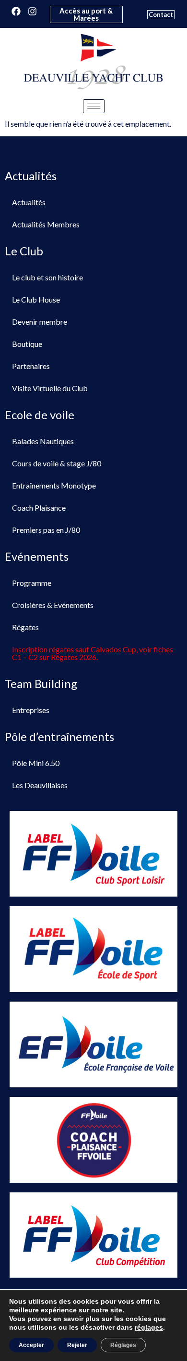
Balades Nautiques (43, 441)
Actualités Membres (46, 224)
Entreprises (30, 709)
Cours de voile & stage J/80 (56, 463)
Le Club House (36, 299)
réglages (149, 1327)
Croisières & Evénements (53, 604)
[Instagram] (32, 11)
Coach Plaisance (39, 507)
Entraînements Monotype (54, 485)
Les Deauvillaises (40, 785)
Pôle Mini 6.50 (35, 762)
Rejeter (77, 1345)
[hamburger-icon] (94, 106)
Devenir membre (39, 321)
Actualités (29, 202)
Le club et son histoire (47, 277)
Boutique (27, 343)
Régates (25, 627)
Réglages (123, 1345)
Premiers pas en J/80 (46, 529)
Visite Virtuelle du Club (50, 388)
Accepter (31, 1345)
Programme (31, 582)
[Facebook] (16, 11)
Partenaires (31, 365)
